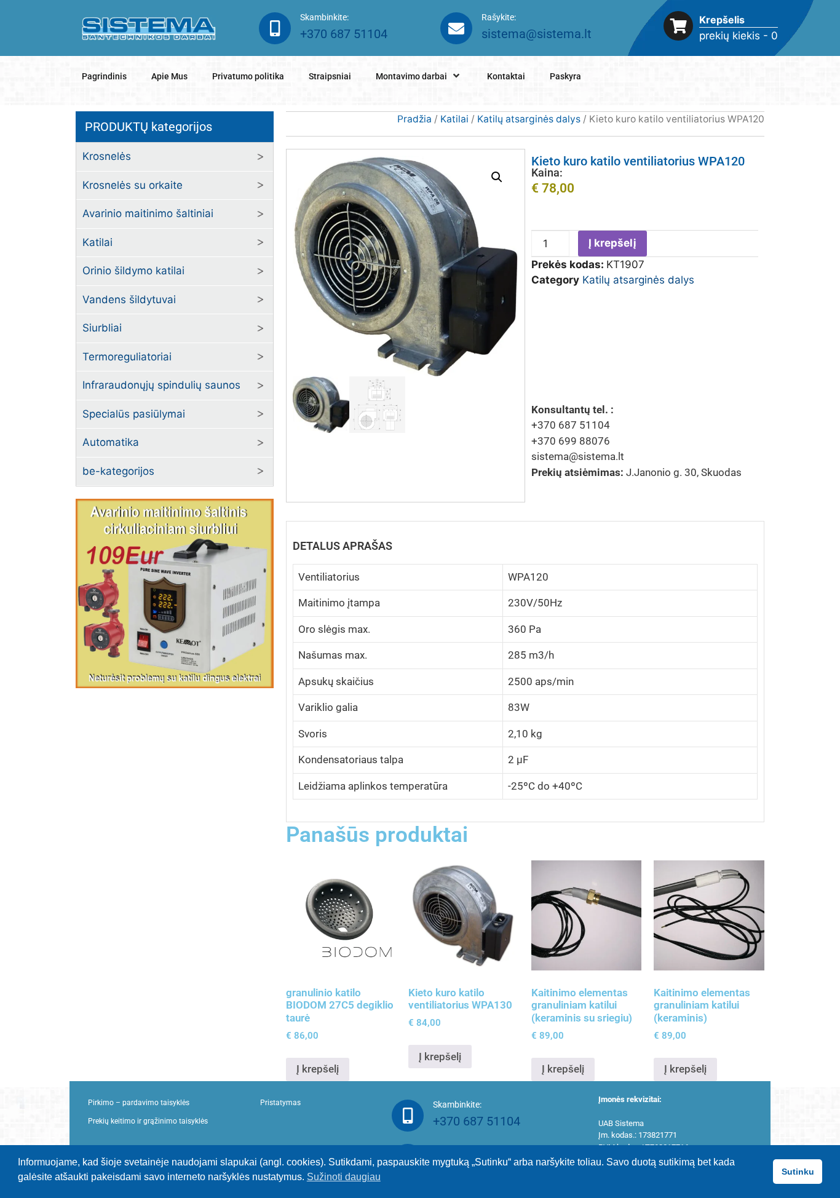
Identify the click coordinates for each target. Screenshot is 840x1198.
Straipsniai (330, 76)
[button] (497, 177)
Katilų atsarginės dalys (528, 119)
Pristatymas (280, 1102)
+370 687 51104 (343, 33)
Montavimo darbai (411, 76)
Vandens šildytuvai (129, 299)
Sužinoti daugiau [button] (344, 1177)
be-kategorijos (118, 471)
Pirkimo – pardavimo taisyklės (138, 1102)
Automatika (110, 442)
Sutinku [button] (798, 1171)
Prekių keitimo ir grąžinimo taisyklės (148, 1121)
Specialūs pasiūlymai (133, 414)
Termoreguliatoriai (127, 357)
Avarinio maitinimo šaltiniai (147, 213)
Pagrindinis (104, 76)
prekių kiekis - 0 (738, 36)
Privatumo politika (248, 76)
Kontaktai (506, 76)
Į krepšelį (612, 243)
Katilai (454, 119)
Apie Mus (169, 76)
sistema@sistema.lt (536, 33)
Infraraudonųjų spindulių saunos (161, 385)
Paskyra (565, 76)
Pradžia (414, 119)
